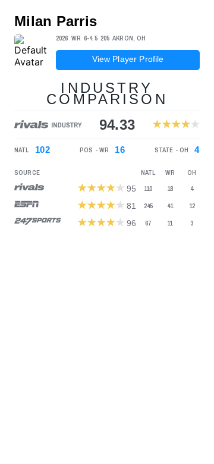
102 (43, 150)
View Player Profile (128, 59)
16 (120, 150)
